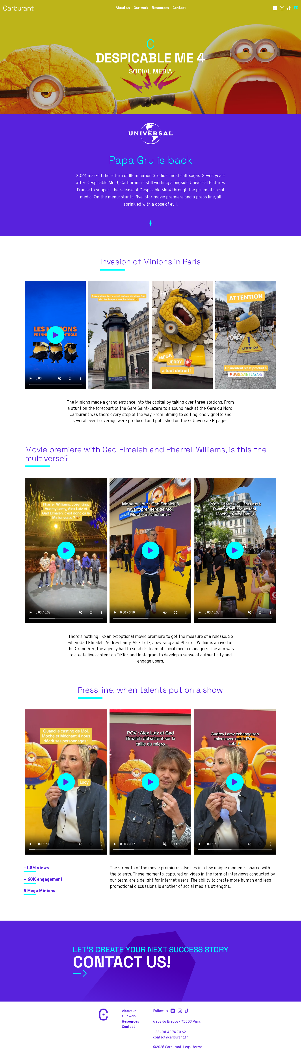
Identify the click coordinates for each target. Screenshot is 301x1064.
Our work (141, 8)
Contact (179, 8)
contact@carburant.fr (170, 1037)
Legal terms (192, 1047)
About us (122, 8)
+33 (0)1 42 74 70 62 (169, 1032)
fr (296, 8)
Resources (160, 8)
